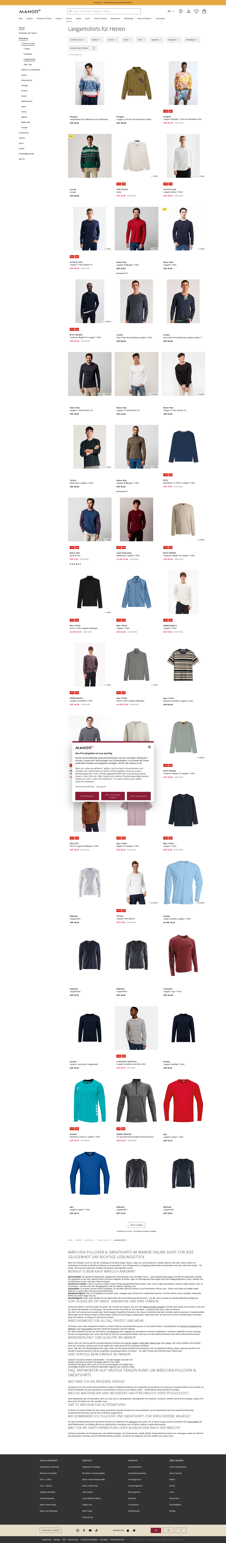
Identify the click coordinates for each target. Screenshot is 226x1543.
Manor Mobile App (90, 1486)
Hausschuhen (87, 1329)
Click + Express (46, 1486)
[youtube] (90, 1530)
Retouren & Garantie (48, 1473)
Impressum (46, 1540)
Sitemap (56, 1540)
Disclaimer (104, 1540)
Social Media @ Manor (91, 1498)
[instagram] (77, 1530)
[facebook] (84, 1530)
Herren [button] (79, 1240)
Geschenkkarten (135, 1467)
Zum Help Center (50, 1530)
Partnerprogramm (47, 1498)
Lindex (168, 1343)
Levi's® (128, 1343)
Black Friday (87, 1511)
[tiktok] (96, 1530)
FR (168, 1530)
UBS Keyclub (87, 1492)
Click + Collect (46, 1479)
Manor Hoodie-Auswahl (153, 1307)
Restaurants (174, 1498)
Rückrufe (132, 1498)
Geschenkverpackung (137, 1473)
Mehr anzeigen (136, 1225)
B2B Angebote (134, 1492)
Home (70, 1240)
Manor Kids (155, 1343)
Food (171, 1492)
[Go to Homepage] (30, 11)
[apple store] (128, 1530)
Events (172, 1486)
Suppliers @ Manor (48, 1492)
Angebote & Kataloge (91, 1467)
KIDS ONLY (144, 1343)
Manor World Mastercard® (93, 1479)
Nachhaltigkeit (175, 1505)
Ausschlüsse (133, 1505)
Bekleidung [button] (89, 1240)
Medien (172, 1511)
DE (169, 11)
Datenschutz (73, 1540)
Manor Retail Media (48, 1505)
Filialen (172, 1479)
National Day (87, 1517)
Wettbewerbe (134, 1511)
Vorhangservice (134, 1479)
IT (181, 1530)
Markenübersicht (117, 1540)
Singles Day (87, 1505)
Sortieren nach (76, 40)
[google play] (134, 1530)
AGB (64, 1540)
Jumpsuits (114, 1331)
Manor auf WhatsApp (48, 1511)
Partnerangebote (135, 1486)
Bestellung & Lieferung (49, 1467)
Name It (135, 1343)
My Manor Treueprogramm (93, 1473)
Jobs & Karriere (175, 1473)
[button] (21, 18)
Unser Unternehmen (177, 1467)
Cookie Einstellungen (89, 1540)
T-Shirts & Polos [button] (104, 1240)
